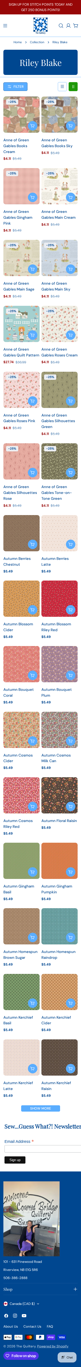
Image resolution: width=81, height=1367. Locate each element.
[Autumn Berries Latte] (59, 533)
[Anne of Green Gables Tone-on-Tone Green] (59, 461)
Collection (37, 42)
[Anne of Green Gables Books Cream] (21, 115)
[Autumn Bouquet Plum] (59, 664)
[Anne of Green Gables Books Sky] (59, 115)
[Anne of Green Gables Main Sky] (59, 258)
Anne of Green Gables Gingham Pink (17, 217)
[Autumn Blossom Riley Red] (59, 599)
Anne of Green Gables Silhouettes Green (58, 421)
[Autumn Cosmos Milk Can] (59, 730)
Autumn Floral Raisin (59, 820)
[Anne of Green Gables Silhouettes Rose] (21, 461)
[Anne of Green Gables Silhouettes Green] (59, 390)
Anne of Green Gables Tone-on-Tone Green (56, 492)
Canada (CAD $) (22, 1304)
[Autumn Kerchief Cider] (59, 992)
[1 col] (62, 86)
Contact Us (32, 1326)
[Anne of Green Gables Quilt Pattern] (21, 324)
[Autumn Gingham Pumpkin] (59, 861)
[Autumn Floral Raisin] (59, 795)
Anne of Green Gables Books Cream (16, 146)
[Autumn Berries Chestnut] (21, 533)
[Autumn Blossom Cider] (21, 599)
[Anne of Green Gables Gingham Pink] (21, 186)
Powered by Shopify (52, 1346)
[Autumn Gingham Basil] (21, 861)
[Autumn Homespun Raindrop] (59, 926)
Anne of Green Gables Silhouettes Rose (20, 492)
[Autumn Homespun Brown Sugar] (21, 926)
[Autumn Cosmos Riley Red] (21, 795)
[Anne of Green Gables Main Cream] (59, 186)
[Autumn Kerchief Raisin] (59, 1057)
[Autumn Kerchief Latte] (21, 1057)
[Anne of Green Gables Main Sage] (21, 258)
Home (18, 42)
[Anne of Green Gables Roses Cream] (59, 324)
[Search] (60, 25)
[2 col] (73, 86)
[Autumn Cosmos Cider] (21, 730)
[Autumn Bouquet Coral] (21, 664)
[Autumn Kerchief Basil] (21, 992)
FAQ (50, 1326)
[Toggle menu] (5, 25)
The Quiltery (26, 1346)
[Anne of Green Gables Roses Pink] (21, 390)
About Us (10, 1326)
